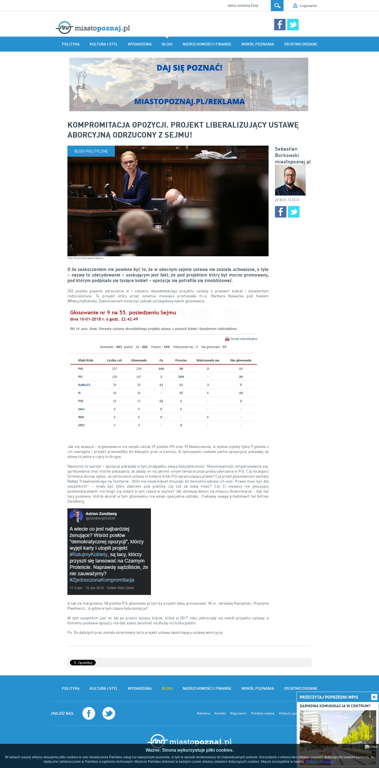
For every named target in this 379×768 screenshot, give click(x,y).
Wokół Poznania (257, 44)
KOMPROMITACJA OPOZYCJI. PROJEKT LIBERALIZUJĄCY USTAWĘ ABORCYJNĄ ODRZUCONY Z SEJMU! (183, 130)
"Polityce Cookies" (320, 762)
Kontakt (220, 713)
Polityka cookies (262, 713)
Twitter (293, 24)
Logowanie (308, 5)
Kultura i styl (104, 44)
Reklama (203, 713)
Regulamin (238, 713)
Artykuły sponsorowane (296, 713)
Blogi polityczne (91, 151)
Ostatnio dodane (300, 44)
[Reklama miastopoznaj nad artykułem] (189, 84)
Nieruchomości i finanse (207, 44)
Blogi (167, 44)
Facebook (279, 24)
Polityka (71, 44)
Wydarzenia (140, 44)
